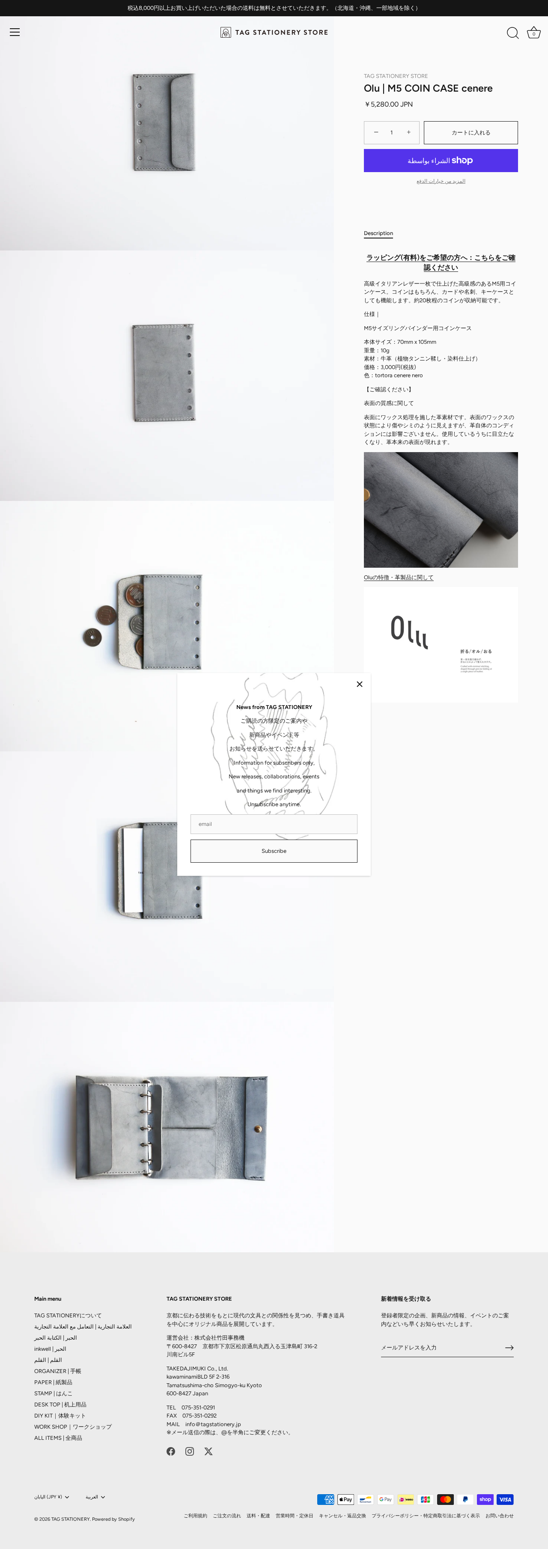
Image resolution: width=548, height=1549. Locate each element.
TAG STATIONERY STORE (396, 76)
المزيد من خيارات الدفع (441, 181)
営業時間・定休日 (294, 1516)
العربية (92, 1497)
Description (378, 233)
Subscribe (274, 851)
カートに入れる (471, 132)
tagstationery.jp (221, 1424)
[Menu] (15, 32)
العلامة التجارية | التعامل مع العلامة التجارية (83, 1326)
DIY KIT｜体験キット (60, 1415)
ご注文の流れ (227, 1516)
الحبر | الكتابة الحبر (55, 1338)
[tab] (383, 233)
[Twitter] (208, 1451)
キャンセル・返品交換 (342, 1516)
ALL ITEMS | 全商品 (58, 1438)
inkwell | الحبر (50, 1349)
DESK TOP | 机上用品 (60, 1404)
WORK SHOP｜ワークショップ (73, 1427)
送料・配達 (258, 1516)
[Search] (512, 33)
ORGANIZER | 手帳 (57, 1371)
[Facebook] (171, 1451)
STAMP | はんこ (53, 1393)
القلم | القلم (48, 1360)
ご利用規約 (195, 1516)
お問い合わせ (499, 1516)
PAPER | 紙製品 (53, 1382)
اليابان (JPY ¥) (48, 1497)
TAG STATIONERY (70, 1519)
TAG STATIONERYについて (68, 1315)
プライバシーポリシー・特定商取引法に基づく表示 (426, 1516)
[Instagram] (189, 1451)
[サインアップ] (509, 1347)
